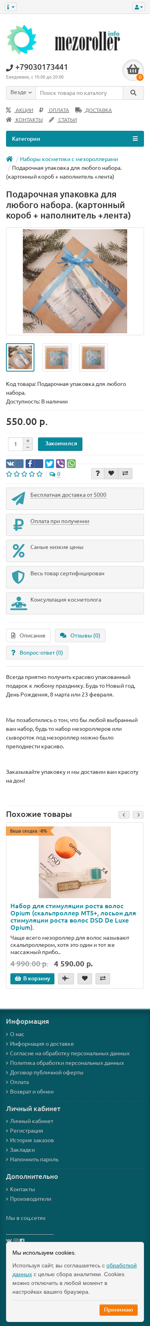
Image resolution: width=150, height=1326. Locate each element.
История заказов (32, 1140)
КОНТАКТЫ (28, 120)
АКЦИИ (23, 110)
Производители (30, 1199)
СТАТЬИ (67, 120)
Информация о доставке (42, 1044)
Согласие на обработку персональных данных (70, 1053)
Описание (33, 635)
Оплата (19, 1082)
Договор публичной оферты (47, 1072)
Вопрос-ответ (41, 652)
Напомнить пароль (34, 1159)
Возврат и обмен (32, 1091)
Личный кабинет (31, 1121)
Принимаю (118, 1309)
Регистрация (26, 1130)
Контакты (22, 1189)
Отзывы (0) (85, 635)
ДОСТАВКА (98, 110)
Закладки (22, 1150)
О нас (17, 1034)
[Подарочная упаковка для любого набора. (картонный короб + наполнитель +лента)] (20, 357)
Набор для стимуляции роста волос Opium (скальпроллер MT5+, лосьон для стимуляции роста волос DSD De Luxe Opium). (73, 916)
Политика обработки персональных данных (67, 1063)
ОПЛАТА (58, 110)
